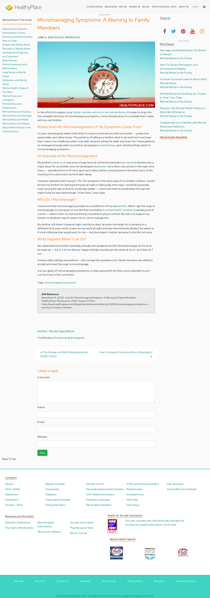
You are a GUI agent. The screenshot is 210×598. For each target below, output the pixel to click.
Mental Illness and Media (15, 119)
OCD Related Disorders (100, 494)
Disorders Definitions (17, 522)
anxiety (122, 206)
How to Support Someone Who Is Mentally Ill (125, 352)
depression (99, 166)
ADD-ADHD (12, 489)
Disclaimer (159, 581)
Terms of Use (109, 581)
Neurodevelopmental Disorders (105, 489)
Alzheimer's (12, 499)
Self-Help (132, 499)
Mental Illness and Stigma (16, 123)
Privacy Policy (134, 581)
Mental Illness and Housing (16, 111)
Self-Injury (132, 505)
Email (40, 422)
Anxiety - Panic (14, 505)
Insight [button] (133, 6)
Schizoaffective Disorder (182, 489)
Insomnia (131, 162)
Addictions (11, 494)
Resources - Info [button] (115, 6)
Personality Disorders (99, 505)
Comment (43, 377)
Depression (52, 489)
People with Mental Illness (16, 44)
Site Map (18, 581)
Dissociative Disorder (58, 499)
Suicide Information (82, 522)
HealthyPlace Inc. (77, 596)
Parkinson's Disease (98, 499)
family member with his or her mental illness (99, 112)
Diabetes (51, 494)
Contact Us (63, 581)
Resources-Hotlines (49, 531)
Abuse (9, 484)
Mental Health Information (46, 524)
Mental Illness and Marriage (17, 115)
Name (41, 407)
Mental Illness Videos (13, 32)
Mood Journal (78, 533)
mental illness (107, 145)
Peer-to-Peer (9, 40)
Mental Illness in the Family (176, 58)
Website (42, 437)
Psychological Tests (164, 6)
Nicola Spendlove (67, 37)
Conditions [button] (93, 6)
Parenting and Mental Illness (17, 36)
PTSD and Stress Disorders (142, 484)
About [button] (182, 6)
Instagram (79, 337)
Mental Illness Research (14, 28)
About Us (40, 581)
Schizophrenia (134, 494)
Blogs (146, 6)
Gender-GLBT (95, 484)
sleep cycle (59, 162)
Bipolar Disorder (55, 484)
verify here (169, 524)
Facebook (61, 337)
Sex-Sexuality (175, 484)
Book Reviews (9, 60)
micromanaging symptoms (60, 282)
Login (195, 7)
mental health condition (119, 210)
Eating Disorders (55, 505)
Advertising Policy (186, 581)
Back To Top (9, 459)
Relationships (134, 489)
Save (42, 452)
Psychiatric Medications (19, 528)
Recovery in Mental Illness (16, 48)
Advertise (85, 581)
